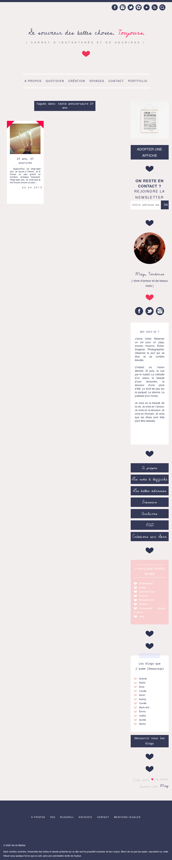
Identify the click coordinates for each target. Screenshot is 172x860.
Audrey (142, 699)
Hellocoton (139, 7)
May (164, 785)
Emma (142, 711)
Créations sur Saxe (150, 536)
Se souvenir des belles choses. (86, 32)
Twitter (131, 7)
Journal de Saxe (147, 591)
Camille (142, 690)
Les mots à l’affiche (149, 479)
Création (76, 81)
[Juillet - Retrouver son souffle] (68, 832)
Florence (143, 595)
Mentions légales (127, 817)
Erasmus (149, 502)
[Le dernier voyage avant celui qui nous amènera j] (104, 832)
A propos (33, 81)
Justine (142, 715)
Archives (149, 513)
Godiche (143, 603)
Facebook (115, 7)
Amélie (142, 587)
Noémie (143, 678)
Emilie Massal (145, 583)
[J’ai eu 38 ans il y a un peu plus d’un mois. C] (13, 832)
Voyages (96, 81)
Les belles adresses (149, 491)
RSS (154, 7)
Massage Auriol (146, 599)
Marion (142, 723)
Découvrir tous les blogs (149, 741)
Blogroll (67, 817)
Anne (141, 616)
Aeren (142, 694)
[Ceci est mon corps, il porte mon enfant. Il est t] (50, 832)
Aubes (142, 682)
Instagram (123, 7)
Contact (116, 81)
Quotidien (55, 81)
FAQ (150, 525)
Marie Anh (144, 707)
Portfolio (137, 81)
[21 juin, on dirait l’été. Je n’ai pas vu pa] (32, 832)
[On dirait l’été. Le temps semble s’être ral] (86, 832)
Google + (146, 7)
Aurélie (142, 719)
